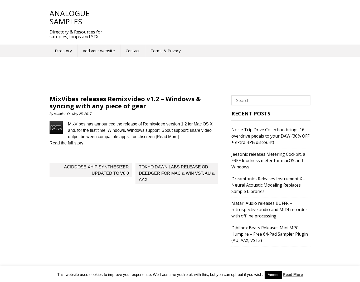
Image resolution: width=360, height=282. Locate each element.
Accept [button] (273, 275)
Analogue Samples (70, 17)
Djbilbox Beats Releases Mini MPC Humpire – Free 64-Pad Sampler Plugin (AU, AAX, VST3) (269, 234)
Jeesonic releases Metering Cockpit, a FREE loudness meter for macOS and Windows (268, 160)
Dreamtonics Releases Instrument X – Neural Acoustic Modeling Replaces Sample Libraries (268, 185)
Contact (133, 50)
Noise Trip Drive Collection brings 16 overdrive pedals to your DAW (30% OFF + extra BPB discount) (270, 136)
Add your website (99, 50)
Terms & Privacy (165, 50)
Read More (293, 274)
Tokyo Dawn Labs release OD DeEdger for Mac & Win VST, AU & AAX (177, 173)
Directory (63, 50)
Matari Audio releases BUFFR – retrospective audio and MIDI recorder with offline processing (269, 209)
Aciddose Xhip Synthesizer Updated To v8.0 (96, 170)
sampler (60, 114)
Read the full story (66, 143)
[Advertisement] (206, 17)
